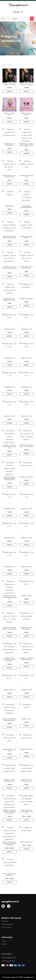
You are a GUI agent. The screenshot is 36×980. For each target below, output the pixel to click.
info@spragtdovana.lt (8, 957)
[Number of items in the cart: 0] (22, 12)
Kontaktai (4, 944)
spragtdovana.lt (20, 5)
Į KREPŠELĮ (9, 152)
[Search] (32, 19)
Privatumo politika (7, 924)
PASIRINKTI (9, 91)
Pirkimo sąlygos (6, 927)
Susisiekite (4, 921)
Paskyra (3, 941)
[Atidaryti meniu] (3, 18)
